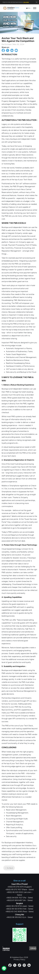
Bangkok (19, 903)
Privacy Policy (19, 959)
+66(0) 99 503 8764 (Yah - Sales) (19, 909)
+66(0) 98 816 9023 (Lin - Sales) (19, 917)
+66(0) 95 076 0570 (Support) (19, 887)
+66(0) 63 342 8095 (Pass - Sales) (19, 911)
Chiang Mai (19, 914)
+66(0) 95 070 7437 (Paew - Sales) (19, 889)
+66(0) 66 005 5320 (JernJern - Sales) (19, 893)
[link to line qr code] (19, 935)
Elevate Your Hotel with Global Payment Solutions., (16, 2)
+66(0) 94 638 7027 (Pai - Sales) (19, 898)
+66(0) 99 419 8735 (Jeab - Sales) (19, 906)
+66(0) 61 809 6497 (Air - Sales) (19, 900)
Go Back (10, 868)
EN (28, 8)
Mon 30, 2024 (13, 44)
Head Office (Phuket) (19, 884)
